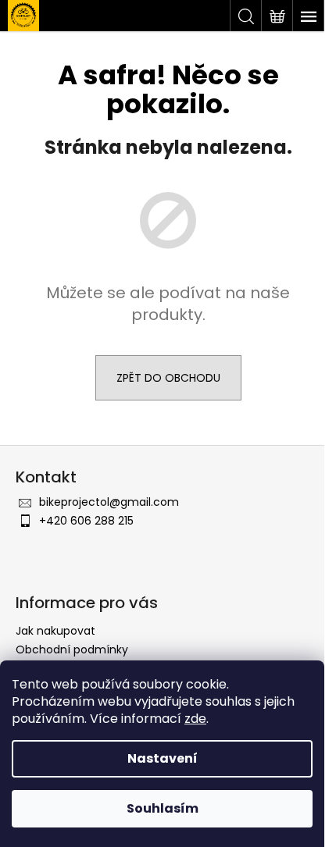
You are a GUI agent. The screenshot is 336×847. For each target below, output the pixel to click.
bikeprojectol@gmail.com (109, 502)
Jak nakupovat (55, 631)
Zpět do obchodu (168, 378)
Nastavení (162, 758)
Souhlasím (162, 808)
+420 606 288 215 (86, 520)
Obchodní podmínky (72, 649)
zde (195, 719)
